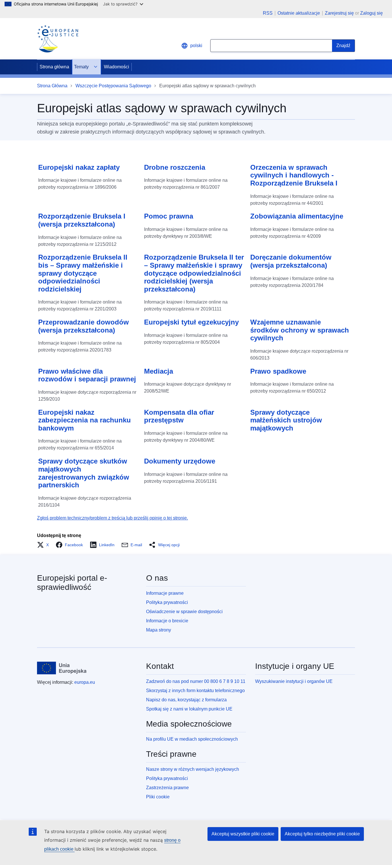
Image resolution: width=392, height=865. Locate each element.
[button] (44, 544)
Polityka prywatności (167, 602)
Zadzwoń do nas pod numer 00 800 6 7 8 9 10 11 (195, 681)
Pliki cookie (158, 796)
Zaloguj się (371, 13)
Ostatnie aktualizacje (298, 13)
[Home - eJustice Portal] (57, 39)
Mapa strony (158, 629)
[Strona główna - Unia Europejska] (62, 668)
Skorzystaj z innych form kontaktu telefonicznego (195, 690)
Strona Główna (52, 85)
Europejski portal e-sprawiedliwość (72, 583)
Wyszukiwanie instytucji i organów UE (294, 681)
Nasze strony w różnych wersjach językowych (192, 769)
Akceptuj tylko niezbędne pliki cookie (322, 833)
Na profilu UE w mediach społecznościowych (192, 739)
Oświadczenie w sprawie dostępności (184, 611)
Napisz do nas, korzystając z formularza (186, 699)
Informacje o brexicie (167, 620)
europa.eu (84, 682)
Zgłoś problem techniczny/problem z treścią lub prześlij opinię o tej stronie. (112, 517)
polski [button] (196, 45)
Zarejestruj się (339, 13)
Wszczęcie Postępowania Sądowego (113, 85)
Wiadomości (116, 66)
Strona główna (54, 66)
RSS (268, 13)
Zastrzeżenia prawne (167, 787)
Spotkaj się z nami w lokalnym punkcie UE (189, 708)
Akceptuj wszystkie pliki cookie (242, 833)
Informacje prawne (165, 593)
